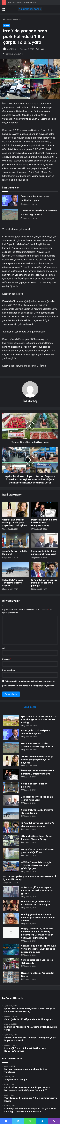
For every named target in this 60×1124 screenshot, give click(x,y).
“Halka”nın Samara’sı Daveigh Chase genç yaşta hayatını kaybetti (15, 522)
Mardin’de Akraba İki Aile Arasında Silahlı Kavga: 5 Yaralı (32, 2)
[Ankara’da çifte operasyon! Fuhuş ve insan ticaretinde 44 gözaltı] (11, 891)
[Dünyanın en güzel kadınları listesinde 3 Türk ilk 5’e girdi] (11, 905)
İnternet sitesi (8, 670)
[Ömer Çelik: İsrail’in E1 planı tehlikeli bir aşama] (10, 200)
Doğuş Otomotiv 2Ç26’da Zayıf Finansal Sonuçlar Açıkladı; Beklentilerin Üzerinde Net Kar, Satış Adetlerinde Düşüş (37, 933)
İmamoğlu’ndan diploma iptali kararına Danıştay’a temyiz (44, 522)
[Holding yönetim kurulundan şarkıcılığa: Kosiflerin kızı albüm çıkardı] (11, 918)
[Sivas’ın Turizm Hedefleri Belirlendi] (15, 541)
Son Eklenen (30, 706)
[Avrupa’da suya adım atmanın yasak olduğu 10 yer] (11, 853)
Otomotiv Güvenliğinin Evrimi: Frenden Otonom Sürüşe (37, 838)
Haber (18, 19)
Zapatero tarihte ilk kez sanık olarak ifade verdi (43, 552)
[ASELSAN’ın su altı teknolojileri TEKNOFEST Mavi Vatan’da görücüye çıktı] (11, 866)
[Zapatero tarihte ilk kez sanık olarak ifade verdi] (44, 541)
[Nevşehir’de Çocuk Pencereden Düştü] (11, 977)
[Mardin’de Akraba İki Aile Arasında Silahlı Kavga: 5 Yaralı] (10, 214)
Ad (4, 648)
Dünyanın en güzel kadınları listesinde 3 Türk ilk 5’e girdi (36, 903)
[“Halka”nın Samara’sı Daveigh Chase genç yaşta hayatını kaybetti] (15, 509)
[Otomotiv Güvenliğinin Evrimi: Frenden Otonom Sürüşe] (11, 840)
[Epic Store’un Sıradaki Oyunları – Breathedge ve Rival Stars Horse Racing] (11, 720)
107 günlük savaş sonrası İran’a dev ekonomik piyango (44, 583)
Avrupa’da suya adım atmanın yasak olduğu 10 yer (37, 851)
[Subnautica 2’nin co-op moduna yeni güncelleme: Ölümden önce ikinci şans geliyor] (11, 949)
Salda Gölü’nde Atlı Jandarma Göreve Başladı (12, 583)
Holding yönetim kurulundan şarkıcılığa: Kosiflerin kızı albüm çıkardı (38, 917)
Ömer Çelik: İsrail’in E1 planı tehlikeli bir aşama (35, 732)
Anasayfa (9, 19)
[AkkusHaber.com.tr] (30, 9)
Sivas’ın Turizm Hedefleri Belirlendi (15, 552)
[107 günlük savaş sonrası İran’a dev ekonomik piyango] (44, 569)
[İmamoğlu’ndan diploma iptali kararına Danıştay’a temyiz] (44, 509)
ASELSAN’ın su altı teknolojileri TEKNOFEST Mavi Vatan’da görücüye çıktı (37, 865)
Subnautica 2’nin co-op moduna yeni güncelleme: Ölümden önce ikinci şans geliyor (38, 948)
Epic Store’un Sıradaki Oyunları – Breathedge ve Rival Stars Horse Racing (38, 719)
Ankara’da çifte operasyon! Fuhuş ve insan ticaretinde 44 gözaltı (37, 890)
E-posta (6, 659)
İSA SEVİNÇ (11, 49)
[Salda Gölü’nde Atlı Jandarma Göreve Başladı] (15, 569)
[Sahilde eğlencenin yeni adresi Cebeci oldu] (11, 963)
